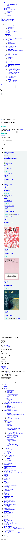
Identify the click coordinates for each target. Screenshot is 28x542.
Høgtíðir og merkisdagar (13, 36)
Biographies (6, 464)
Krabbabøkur (7, 497)
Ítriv (6, 62)
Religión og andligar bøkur (10, 470)
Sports (5, 492)
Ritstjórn (9, 130)
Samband (9, 452)
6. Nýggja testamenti (12, 76)
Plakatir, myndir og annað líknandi (15, 38)
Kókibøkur (6, 494)
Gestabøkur (10, 35)
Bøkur (6, 24)
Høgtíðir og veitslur (8, 489)
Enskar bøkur (10, 28)
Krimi (5, 498)
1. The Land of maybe (12, 68)
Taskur (7, 55)
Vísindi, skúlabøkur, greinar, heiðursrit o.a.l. (14, 472)
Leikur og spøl (8, 39)
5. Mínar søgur (11, 75)
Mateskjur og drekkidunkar (10, 504)
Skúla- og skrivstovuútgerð (13, 54)
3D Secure (4, 366)
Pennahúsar (10, 61)
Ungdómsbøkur (7, 531)
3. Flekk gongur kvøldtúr (13, 70)
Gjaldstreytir (4, 367)
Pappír (9, 53)
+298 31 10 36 (6, 345)
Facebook (3, 135)
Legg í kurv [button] (6, 153)
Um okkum (7, 2)
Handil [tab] (5, 384)
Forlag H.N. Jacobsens (9, 9)
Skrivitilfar (6, 515)
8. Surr (9, 79)
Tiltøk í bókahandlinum (12, 4)
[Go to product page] (15, 152)
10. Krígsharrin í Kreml (13, 81)
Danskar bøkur (11, 27)
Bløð (8, 396)
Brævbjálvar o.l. (7, 475)
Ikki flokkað (6, 482)
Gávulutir (7, 34)
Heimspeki (6, 486)
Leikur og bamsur (11, 43)
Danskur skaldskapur (9, 507)
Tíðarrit (21, 129)
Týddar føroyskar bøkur (13, 30)
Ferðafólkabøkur (7, 477)
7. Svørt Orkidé (11, 77)
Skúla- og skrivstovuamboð (10, 523)
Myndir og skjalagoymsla (10, 466)
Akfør (9, 40)
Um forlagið (9, 11)
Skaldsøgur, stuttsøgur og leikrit (11, 522)
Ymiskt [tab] (5, 386)
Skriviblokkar (7, 471)
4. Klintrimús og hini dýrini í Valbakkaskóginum (13, 437)
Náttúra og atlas (7, 505)
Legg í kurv (3, 133)
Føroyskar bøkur (11, 25)
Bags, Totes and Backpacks (10, 527)
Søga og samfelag (8, 526)
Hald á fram (8, 378)
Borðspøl (9, 42)
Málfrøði (6, 502)
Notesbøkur (6, 511)
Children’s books (8, 468)
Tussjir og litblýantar (12, 65)
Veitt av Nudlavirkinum (6, 372)
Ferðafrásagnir (7, 478)
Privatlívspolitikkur (6, 369)
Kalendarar (6, 493)
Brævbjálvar (10, 49)
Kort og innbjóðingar (9, 517)
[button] (2, 84)
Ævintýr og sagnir (8, 463)
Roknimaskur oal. (8, 520)
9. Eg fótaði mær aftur (12, 80)
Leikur (5, 467)
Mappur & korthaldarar (9, 512)
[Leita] (15, 86)
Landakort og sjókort (8, 500)
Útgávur (8, 458)
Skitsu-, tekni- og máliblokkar (14, 64)
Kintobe (9, 58)
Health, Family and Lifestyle (10, 485)
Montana (9, 60)
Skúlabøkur (6, 524)
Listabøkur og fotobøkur (9, 501)
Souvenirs (6, 479)
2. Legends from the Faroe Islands (15, 69)
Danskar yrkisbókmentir (9, 509)
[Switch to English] (9, 15)
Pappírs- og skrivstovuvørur (12, 46)
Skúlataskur (10, 57)
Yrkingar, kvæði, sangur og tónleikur (12, 532)
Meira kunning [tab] (7, 137)
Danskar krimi (7, 508)
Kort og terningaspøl (8, 496)
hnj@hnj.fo (9, 346)
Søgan (8, 5)
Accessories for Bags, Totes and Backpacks (14, 528)
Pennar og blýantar (12, 51)
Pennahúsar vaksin (8, 513)
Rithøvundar (6, 454)
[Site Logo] (7, 19)
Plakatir (5, 516)
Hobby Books (7, 490)
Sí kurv (2, 378)
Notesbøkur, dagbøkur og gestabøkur (15, 50)
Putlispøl (9, 409)
